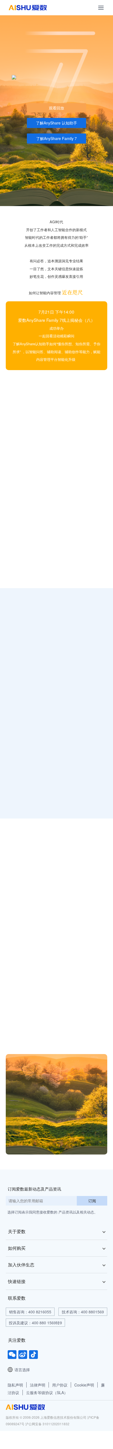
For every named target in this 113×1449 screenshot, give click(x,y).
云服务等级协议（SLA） (47, 1392)
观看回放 (56, 108)
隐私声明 (15, 1385)
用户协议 (59, 1385)
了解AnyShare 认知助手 (56, 123)
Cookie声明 (84, 1385)
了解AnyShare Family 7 (56, 138)
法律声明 (37, 1385)
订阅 (92, 1200)
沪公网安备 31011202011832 (47, 1423)
